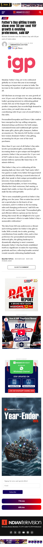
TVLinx (21, 501)
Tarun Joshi (7, 261)
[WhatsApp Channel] (32, 532)
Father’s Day (20, 259)
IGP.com (30, 259)
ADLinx (21, 507)
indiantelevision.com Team (19, 45)
